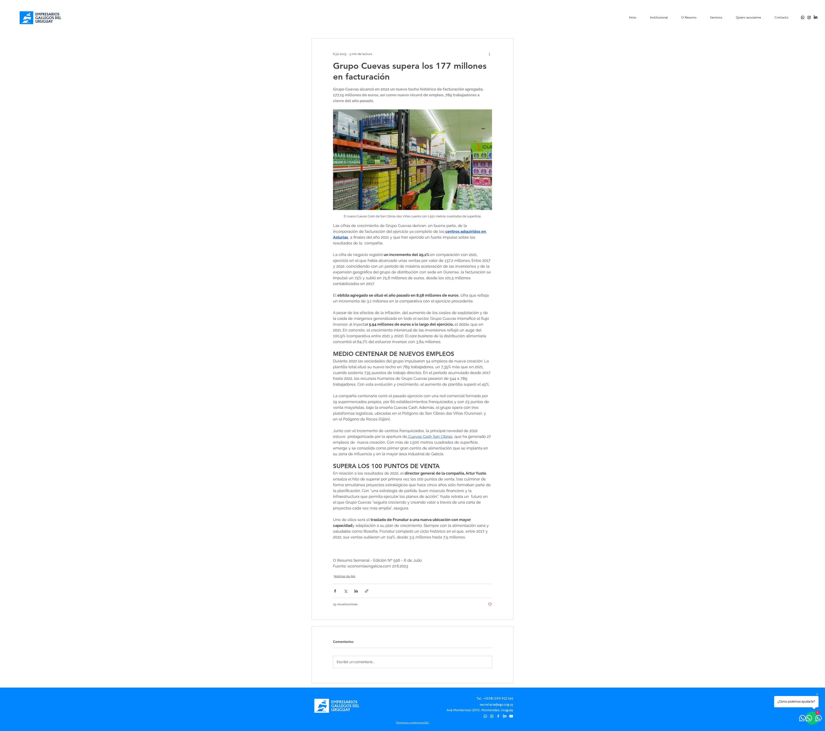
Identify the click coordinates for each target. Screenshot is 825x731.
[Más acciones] (489, 54)
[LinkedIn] (815, 17)
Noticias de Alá (344, 576)
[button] (662, 17)
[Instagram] (809, 17)
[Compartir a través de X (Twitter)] (346, 591)
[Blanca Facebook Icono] (498, 716)
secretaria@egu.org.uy (496, 704)
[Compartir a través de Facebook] (335, 591)
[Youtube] (511, 716)
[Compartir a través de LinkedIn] (356, 591)
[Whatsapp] (803, 17)
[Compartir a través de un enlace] (367, 591)
